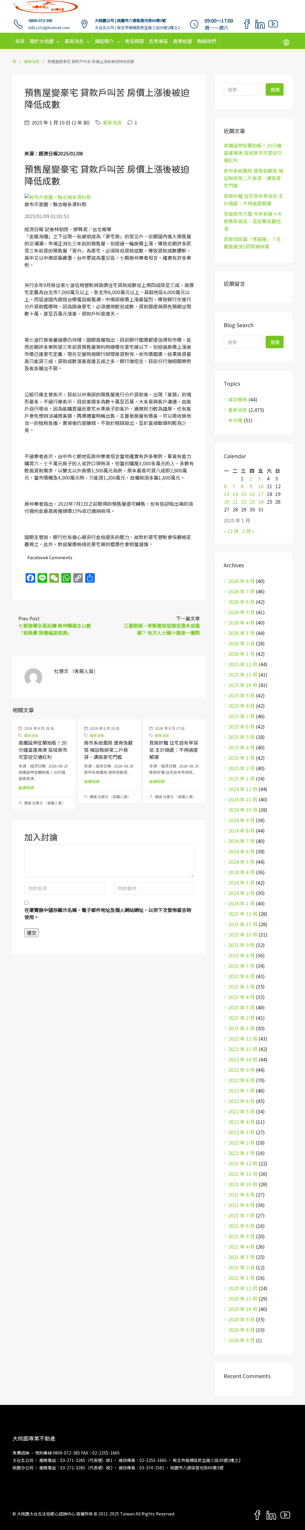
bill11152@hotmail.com (49, 27)
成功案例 (237, 399)
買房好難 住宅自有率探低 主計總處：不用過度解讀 (173, 749)
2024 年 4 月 (241, 872)
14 (235, 493)
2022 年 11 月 (242, 1048)
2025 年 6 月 (241, 726)
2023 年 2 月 (241, 1017)
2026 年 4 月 (241, 622)
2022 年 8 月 (241, 1080)
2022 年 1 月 (241, 1152)
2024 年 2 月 (241, 892)
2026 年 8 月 (241, 580)
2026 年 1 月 (241, 653)
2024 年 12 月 (242, 788)
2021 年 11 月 (242, 1173)
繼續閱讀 (26, 787)
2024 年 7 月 (241, 840)
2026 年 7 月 (241, 591)
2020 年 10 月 (242, 1308)
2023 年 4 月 (241, 996)
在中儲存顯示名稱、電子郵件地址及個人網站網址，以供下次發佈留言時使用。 (107, 913)
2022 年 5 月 (241, 1111)
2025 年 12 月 (242, 664)
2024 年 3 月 (241, 882)
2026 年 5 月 (241, 612)
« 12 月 (231, 531)
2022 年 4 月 (241, 1121)
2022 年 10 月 (242, 1059)
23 (252, 501)
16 (252, 493)
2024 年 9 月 (241, 820)
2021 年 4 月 (241, 1246)
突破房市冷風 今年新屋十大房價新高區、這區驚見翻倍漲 (253, 221)
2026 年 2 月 (241, 643)
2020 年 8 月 (241, 1329)
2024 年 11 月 (242, 799)
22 (243, 501)
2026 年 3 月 (241, 632)
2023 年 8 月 (241, 955)
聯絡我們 (206, 41)
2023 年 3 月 (241, 1007)
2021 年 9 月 (241, 1194)
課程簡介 (104, 41)
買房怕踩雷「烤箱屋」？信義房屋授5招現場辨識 (252, 242)
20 (226, 501)
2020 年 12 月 (242, 1288)
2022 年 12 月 (242, 1038)
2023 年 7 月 (241, 965)
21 (235, 501)
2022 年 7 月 (241, 1090)
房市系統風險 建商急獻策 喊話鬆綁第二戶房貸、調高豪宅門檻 (108, 749)
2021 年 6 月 (241, 1225)
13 (226, 493)
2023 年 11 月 (242, 924)
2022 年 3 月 (241, 1132)
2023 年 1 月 (241, 1028)
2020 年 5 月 (241, 1340)
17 (261, 493)
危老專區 (158, 41)
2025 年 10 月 (242, 684)
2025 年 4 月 (241, 747)
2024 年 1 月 (241, 903)
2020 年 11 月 (242, 1298)
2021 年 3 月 (241, 1256)
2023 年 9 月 (241, 944)
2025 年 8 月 (241, 705)
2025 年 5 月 (241, 736)
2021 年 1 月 (241, 1277)
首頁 (20, 41)
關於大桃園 (42, 41)
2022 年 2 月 (241, 1142)
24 (261, 501)
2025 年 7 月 (241, 716)
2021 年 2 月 (241, 1267)
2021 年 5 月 (241, 1236)
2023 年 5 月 (241, 986)
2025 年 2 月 (241, 768)
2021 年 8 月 (241, 1204)
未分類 (235, 420)
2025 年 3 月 (241, 757)
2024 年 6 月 (241, 851)
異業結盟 (182, 41)
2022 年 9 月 (241, 1069)
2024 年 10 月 (242, 809)
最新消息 (74, 41)
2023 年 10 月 (242, 934)
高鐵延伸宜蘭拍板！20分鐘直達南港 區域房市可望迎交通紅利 (42, 749)
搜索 (275, 89)
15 (243, 493)
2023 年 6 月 (241, 976)
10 (261, 486)
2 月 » (248, 531)
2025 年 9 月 (241, 695)
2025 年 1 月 (241, 778)
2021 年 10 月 (242, 1184)
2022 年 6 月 (241, 1100)
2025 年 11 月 (242, 674)
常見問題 (134, 41)
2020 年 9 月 (241, 1319)
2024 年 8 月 (241, 830)
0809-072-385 (40, 20)
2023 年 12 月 (242, 913)
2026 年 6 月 (241, 601)
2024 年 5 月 (241, 861)
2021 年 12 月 (242, 1163)
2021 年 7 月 (241, 1215)
